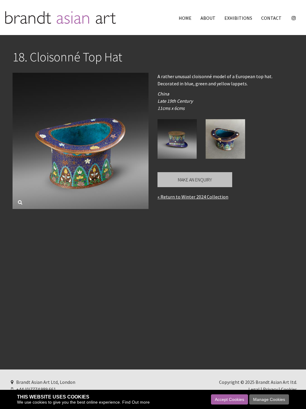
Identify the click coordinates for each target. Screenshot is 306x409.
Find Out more (136, 402)
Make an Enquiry (195, 180)
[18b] (177, 139)
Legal (254, 389)
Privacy (270, 389)
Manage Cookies (269, 399)
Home (185, 18)
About (208, 18)
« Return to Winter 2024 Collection (192, 197)
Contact (271, 18)
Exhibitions (238, 18)
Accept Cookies (229, 399)
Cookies (289, 389)
